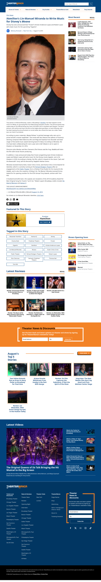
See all (92, 17)
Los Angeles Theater (12, 506)
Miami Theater (10, 516)
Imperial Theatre (83, 251)
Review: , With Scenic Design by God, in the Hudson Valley (17, 409)
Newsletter (76, 9)
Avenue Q (23, 183)
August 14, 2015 (37, 192)
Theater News (25, 497)
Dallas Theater (25, 521)
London (38, 501)
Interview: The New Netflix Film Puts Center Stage (83, 381)
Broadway (45, 216)
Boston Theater (11, 509)
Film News (9, 15)
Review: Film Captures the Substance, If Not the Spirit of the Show (61, 381)
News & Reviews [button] (30, 9)
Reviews (23, 501)
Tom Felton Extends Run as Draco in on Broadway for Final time (17, 381)
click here (40, 195)
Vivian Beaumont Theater (85, 263)
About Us (54, 513)
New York (39, 497)
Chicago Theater (11, 502)
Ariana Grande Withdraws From (39, 381)
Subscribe (68, 339)
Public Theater (24, 169)
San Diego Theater (27, 541)
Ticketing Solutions (57, 516)
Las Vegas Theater (11, 512)
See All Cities (10, 543)
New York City (27, 31)
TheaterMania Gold (62, 9)
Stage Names (55, 497)
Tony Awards (88, 9)
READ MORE (83, 353)
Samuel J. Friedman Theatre (86, 246)
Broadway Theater (11, 499)
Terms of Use (44, 574)
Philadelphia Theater (12, 519)
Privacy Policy (36, 574)
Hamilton (43, 122)
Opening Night (25, 504)
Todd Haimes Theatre (84, 257)
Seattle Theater (11, 528)
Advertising (54, 504)
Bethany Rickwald (16, 31)
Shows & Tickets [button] (14, 9)
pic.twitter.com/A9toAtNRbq (26, 189)
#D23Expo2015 (11, 189)
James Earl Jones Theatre (85, 269)
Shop (53, 501)
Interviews (24, 508)
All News (24, 558)
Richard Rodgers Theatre (43, 167)
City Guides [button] (46, 9)
